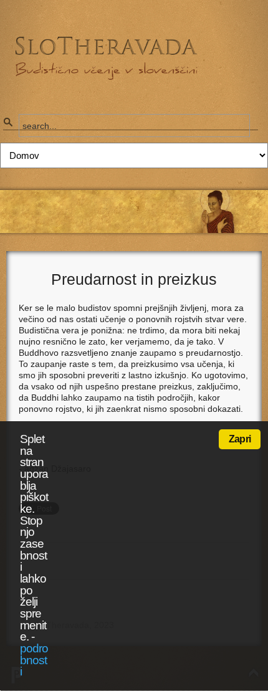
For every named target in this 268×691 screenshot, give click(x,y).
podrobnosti (34, 660)
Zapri (240, 439)
